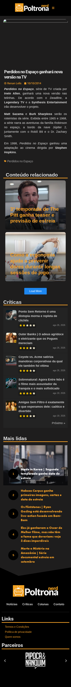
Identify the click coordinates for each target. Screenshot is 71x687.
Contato (58, 604)
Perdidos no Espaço (20, 161)
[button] (53, 8)
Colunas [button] (43, 604)
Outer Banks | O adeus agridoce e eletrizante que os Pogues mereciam (41, 339)
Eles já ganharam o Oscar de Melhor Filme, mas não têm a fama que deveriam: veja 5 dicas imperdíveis (41, 534)
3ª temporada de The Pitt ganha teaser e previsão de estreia (34, 215)
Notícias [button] (11, 604)
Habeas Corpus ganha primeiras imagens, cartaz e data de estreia (41, 495)
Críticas (27, 604)
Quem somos (12, 636)
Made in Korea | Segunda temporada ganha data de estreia (40, 473)
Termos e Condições (17, 626)
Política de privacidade (18, 632)
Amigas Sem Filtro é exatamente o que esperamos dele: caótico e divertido (41, 407)
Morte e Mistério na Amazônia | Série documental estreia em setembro (37, 555)
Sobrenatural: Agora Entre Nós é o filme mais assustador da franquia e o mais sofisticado (41, 384)
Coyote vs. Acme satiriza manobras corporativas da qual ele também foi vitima (40, 361)
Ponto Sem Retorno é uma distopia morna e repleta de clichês (37, 316)
